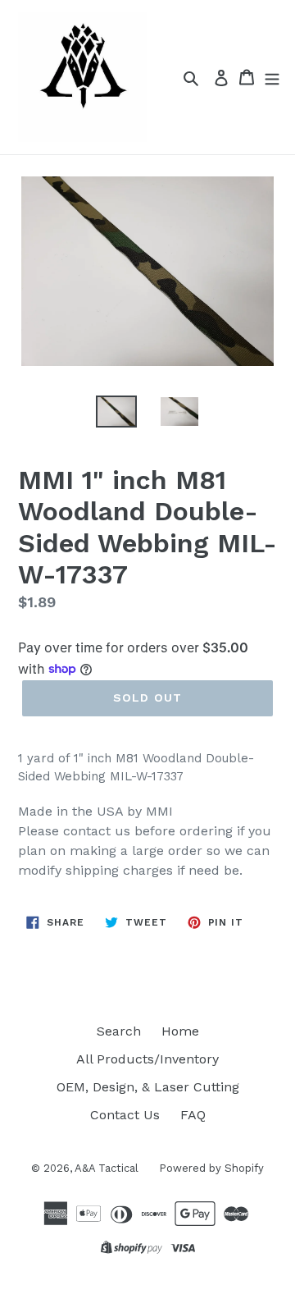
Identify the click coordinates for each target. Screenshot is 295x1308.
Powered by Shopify (211, 1168)
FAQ (193, 1115)
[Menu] (272, 77)
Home (180, 1031)
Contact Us (125, 1115)
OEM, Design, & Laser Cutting (148, 1087)
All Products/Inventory (147, 1059)
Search (119, 1031)
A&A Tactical (106, 1168)
